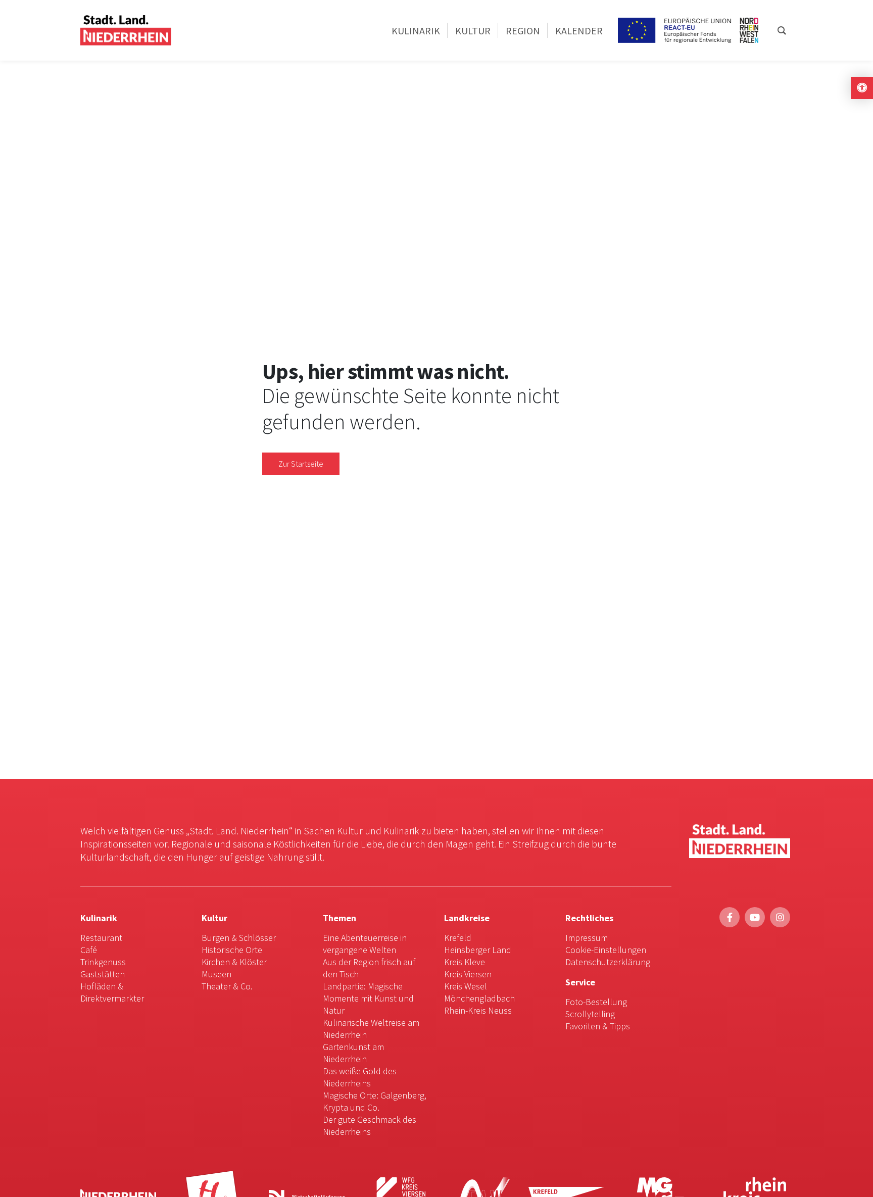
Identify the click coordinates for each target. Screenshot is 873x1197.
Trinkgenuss (103, 962)
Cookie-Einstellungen (605, 950)
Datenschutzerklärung (607, 962)
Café (88, 950)
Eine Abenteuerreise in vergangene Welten (365, 944)
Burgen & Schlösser (239, 937)
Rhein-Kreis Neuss (478, 1010)
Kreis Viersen (468, 974)
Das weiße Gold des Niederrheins (360, 1077)
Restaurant (101, 937)
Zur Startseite (300, 464)
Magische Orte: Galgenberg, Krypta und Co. (374, 1101)
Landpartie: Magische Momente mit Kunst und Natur (368, 998)
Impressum (586, 937)
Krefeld (457, 937)
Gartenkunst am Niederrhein (353, 1053)
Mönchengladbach (479, 998)
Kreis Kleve (464, 962)
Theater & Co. (227, 986)
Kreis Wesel (465, 986)
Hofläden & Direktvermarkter (112, 992)
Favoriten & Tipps (597, 1026)
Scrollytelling (590, 1014)
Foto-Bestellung (596, 1002)
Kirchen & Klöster (234, 962)
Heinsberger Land (477, 950)
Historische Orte (232, 950)
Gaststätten (102, 974)
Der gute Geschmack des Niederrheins (369, 1125)
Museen (216, 974)
